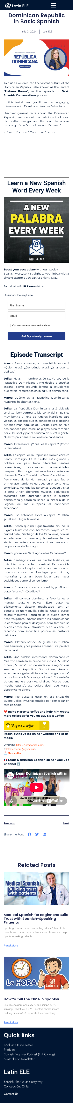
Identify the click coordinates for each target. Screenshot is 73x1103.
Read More (11, 945)
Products (9, 1049)
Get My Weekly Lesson (36, 336)
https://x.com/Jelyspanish (20, 749)
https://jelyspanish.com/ (30, 745)
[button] (29, 834)
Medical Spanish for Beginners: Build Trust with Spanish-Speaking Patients (36, 918)
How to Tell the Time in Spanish (31, 999)
